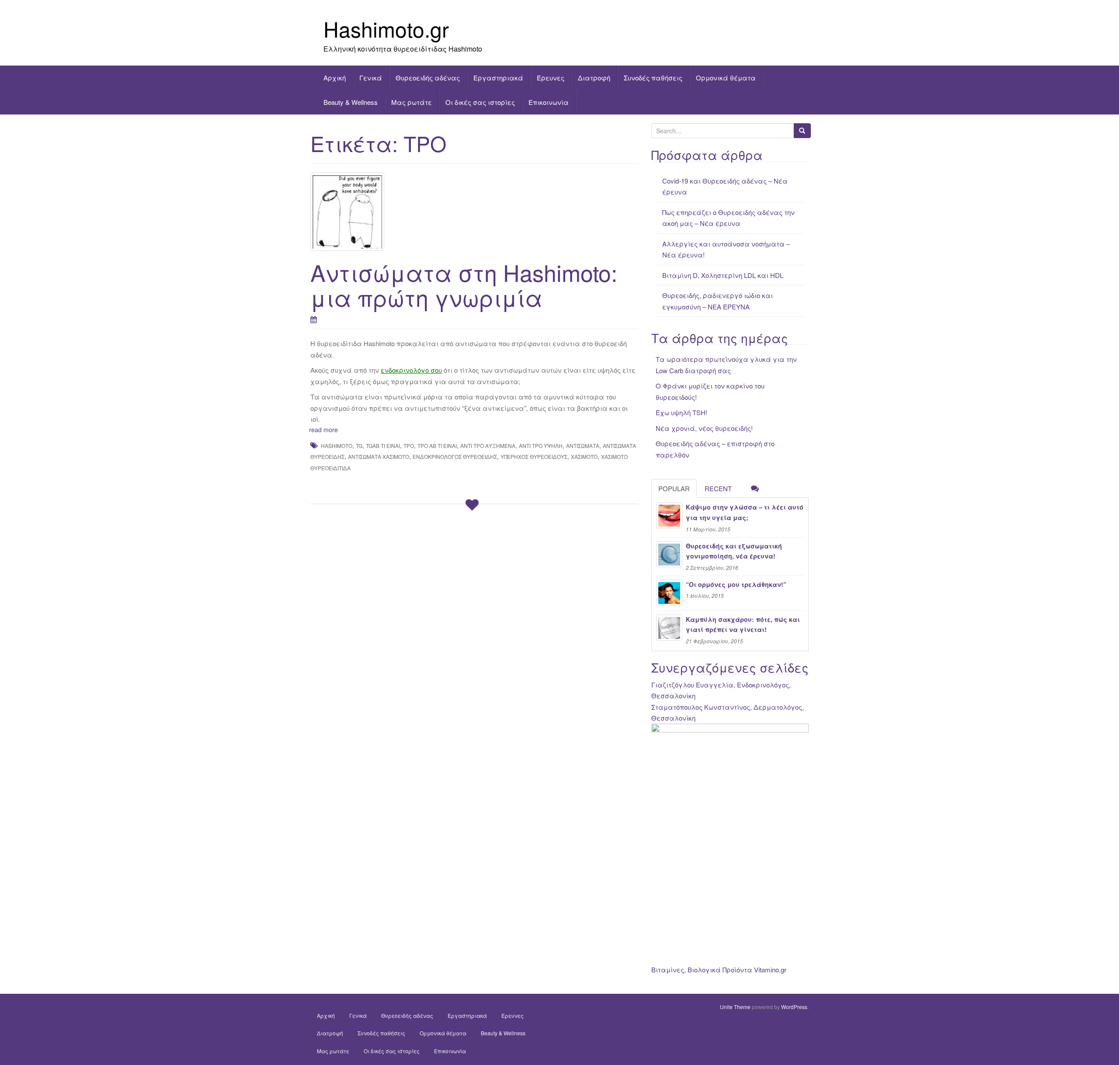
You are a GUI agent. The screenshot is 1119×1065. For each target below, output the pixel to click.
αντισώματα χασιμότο (378, 456)
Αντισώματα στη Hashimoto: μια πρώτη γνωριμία (463, 284)
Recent (718, 488)
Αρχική (334, 77)
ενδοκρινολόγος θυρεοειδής (455, 456)
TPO (408, 445)
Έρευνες (550, 77)
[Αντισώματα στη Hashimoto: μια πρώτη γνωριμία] (474, 211)
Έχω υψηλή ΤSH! (681, 412)
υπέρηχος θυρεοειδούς (533, 456)
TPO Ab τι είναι (437, 445)
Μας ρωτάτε (411, 102)
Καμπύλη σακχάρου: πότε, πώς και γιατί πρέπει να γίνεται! (743, 624)
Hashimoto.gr (386, 29)
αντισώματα (582, 445)
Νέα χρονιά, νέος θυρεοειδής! (704, 428)
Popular (674, 488)
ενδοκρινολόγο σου (411, 370)
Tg (359, 445)
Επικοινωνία (548, 102)
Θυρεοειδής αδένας (428, 77)
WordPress (794, 1006)
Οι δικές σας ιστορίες (480, 102)
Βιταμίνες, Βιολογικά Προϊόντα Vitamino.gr (718, 969)
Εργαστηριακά (498, 77)
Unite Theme (735, 1006)
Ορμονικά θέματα (726, 77)
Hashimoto (336, 445)
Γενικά (370, 77)
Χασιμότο (584, 456)
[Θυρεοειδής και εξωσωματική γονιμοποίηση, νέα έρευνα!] (669, 554)
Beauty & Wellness (350, 102)
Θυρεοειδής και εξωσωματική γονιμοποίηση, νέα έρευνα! (734, 551)
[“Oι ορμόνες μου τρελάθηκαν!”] (669, 592)
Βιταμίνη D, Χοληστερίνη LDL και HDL (722, 275)
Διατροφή (594, 77)
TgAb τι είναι (383, 445)
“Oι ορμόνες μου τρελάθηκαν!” (736, 584)
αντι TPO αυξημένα (487, 445)
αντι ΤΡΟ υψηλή (541, 445)
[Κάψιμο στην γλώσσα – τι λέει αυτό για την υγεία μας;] (669, 515)
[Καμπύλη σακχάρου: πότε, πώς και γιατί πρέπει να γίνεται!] (669, 627)
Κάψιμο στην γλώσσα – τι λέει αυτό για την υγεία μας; (744, 512)
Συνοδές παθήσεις (653, 77)
